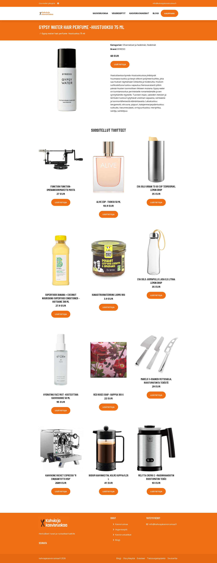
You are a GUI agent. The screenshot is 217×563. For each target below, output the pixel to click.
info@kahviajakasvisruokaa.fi (164, 3)
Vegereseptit (119, 13)
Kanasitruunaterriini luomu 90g (108, 294)
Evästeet (141, 558)
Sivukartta (172, 558)
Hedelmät (151, 45)
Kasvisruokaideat (139, 13)
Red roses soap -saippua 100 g (108, 394)
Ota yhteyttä (129, 558)
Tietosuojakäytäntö (156, 558)
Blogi (156, 13)
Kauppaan (169, 13)
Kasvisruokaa (100, 13)
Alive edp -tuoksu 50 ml (108, 201)
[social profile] (58, 3)
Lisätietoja (120, 64)
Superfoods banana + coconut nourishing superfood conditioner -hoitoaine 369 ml (61, 298)
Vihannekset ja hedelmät (134, 45)
